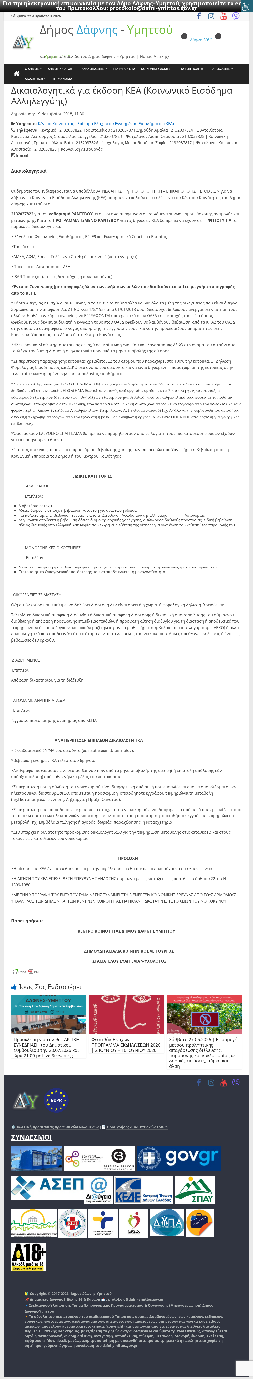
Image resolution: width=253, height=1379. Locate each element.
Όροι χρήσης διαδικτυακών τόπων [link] (137, 1127)
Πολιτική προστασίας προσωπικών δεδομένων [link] (57, 1127)
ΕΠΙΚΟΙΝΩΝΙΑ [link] (62, 79)
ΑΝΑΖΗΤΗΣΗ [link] (34, 79)
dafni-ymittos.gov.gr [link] (120, 1345)
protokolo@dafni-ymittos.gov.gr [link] (153, 8)
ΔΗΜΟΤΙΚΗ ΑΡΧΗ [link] (60, 69)
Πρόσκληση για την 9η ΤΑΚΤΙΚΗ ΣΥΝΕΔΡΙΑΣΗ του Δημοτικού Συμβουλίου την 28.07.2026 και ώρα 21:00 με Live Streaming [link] (46, 1047)
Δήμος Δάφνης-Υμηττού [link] (91, 1293)
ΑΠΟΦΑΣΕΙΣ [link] (221, 69)
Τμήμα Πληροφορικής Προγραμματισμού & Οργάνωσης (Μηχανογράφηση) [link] (136, 1305)
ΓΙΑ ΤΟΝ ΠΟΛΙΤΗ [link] (191, 69)
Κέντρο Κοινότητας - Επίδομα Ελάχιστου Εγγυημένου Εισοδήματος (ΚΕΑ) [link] (106, 123)
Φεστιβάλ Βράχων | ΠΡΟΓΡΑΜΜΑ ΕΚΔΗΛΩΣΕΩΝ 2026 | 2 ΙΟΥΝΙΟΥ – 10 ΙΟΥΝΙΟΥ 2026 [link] (125, 1044)
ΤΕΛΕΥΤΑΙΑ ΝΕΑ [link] (124, 69)
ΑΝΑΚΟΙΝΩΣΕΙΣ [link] (93, 69)
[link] (247, 6)
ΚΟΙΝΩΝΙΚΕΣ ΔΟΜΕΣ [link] (155, 69)
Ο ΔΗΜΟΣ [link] (32, 69)
